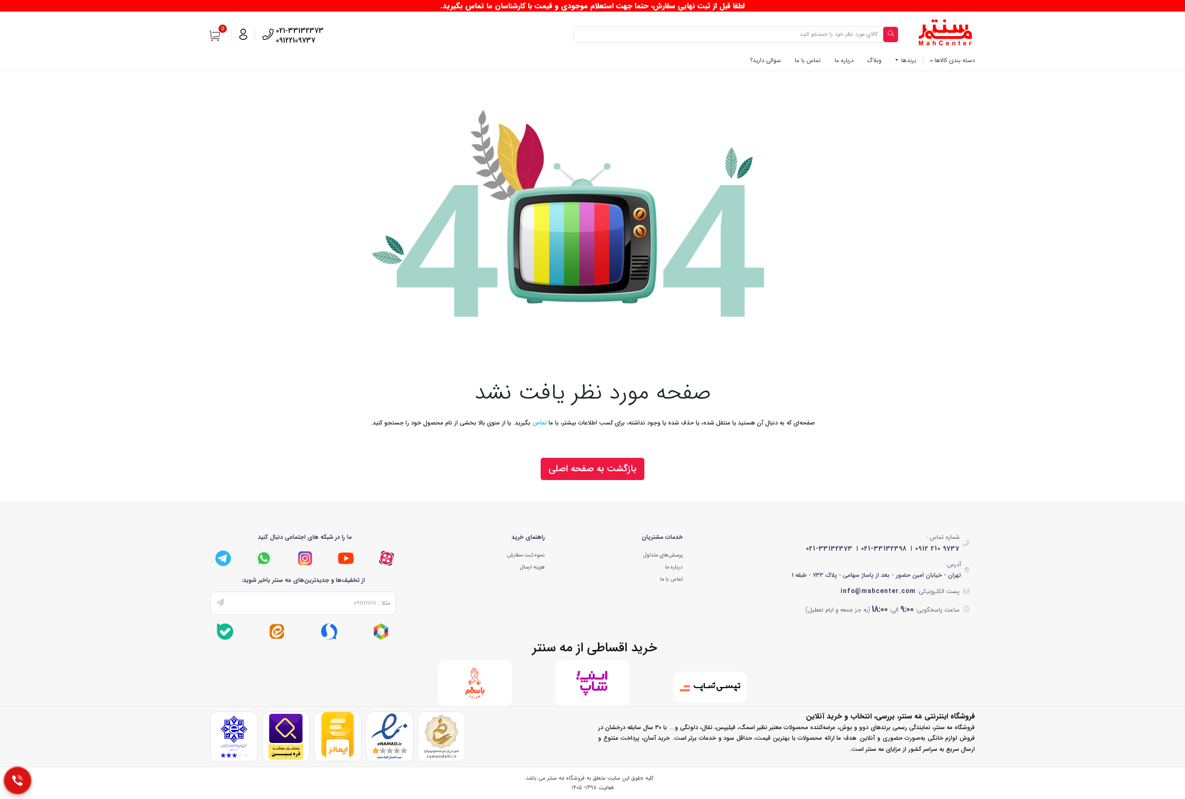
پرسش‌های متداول (663, 555)
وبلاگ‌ (874, 60)
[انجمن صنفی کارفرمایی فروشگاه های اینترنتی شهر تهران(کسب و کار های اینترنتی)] (234, 736)
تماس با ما (808, 60)
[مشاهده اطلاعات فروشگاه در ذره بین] (285, 736)
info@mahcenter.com (878, 591)
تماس (539, 423)
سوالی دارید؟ (765, 60)
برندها (907, 60)
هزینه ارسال (532, 567)
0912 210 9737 (937, 548)
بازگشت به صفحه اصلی (592, 469)
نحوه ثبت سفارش (526, 555)
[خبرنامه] (220, 603)
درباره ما (844, 60)
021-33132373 (829, 548)
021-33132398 (884, 548)
